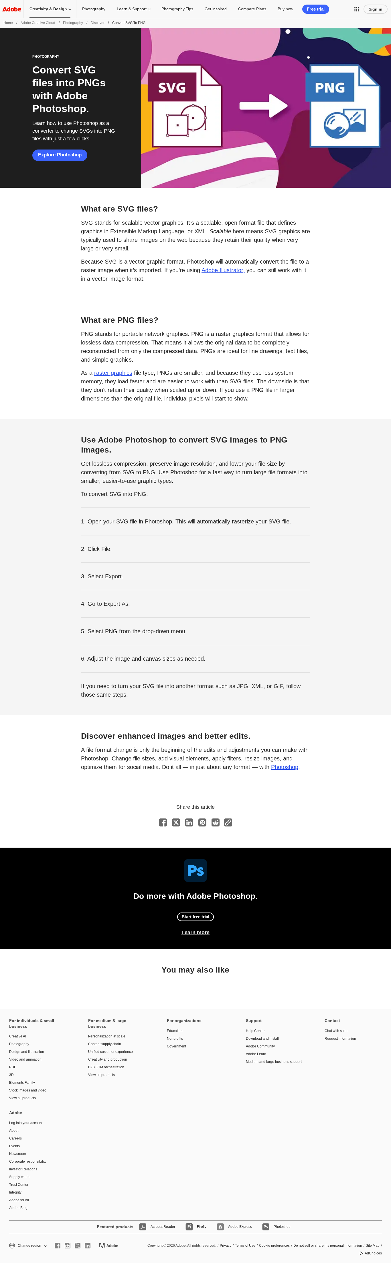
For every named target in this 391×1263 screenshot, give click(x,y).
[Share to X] (176, 822)
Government (176, 1046)
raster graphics (113, 373)
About (13, 1131)
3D (11, 1075)
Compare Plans (252, 9)
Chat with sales (336, 1031)
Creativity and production (107, 1059)
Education (175, 1031)
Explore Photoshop (60, 155)
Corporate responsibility (27, 1162)
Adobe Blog (18, 1208)
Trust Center (18, 1185)
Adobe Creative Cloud (38, 23)
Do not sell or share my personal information (327, 1246)
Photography (93, 9)
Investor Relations (23, 1169)
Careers (15, 1138)
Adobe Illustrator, (223, 270)
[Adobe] (11, 9)
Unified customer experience (110, 1052)
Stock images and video (27, 1090)
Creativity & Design (48, 9)
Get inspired (216, 9)
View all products (22, 1098)
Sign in (375, 9)
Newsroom (17, 1154)
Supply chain (19, 1177)
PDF (12, 1067)
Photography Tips (177, 9)
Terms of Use (245, 1246)
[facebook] (57, 1245)
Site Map (373, 1246)
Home (8, 23)
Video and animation (25, 1059)
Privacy (225, 1246)
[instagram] (67, 1245)
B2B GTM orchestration (106, 1067)
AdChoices (373, 1253)
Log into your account (26, 1123)
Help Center (255, 1031)
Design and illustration (26, 1052)
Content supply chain (104, 1044)
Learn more (195, 932)
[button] (356, 9)
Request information (340, 1039)
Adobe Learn (256, 1054)
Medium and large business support (274, 1062)
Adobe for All (19, 1200)
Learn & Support (132, 9)
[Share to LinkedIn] (189, 822)
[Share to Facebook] (163, 822)
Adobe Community (260, 1046)
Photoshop (284, 767)
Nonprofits (175, 1039)
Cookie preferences (274, 1246)
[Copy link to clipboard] (228, 822)
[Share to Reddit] (216, 822)
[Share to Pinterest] (202, 822)
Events (14, 1146)
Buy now (285, 9)
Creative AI (17, 1036)
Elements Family (22, 1083)
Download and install (262, 1039)
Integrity (15, 1192)
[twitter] (77, 1245)
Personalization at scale (106, 1036)
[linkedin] (87, 1245)
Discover (97, 23)
